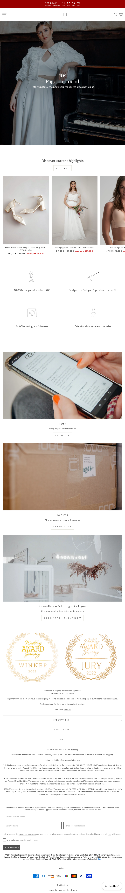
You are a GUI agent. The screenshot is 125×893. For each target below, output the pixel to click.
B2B (62, 739)
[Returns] (62, 476)
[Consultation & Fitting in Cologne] (62, 568)
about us (67, 709)
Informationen (62, 720)
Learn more (62, 526)
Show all (62, 435)
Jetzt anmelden (11, 847)
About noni (61, 730)
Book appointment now (62, 618)
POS (50, 890)
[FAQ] (62, 385)
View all (62, 168)
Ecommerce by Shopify (66, 890)
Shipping (74, 749)
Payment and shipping (104, 755)
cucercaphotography (72, 760)
